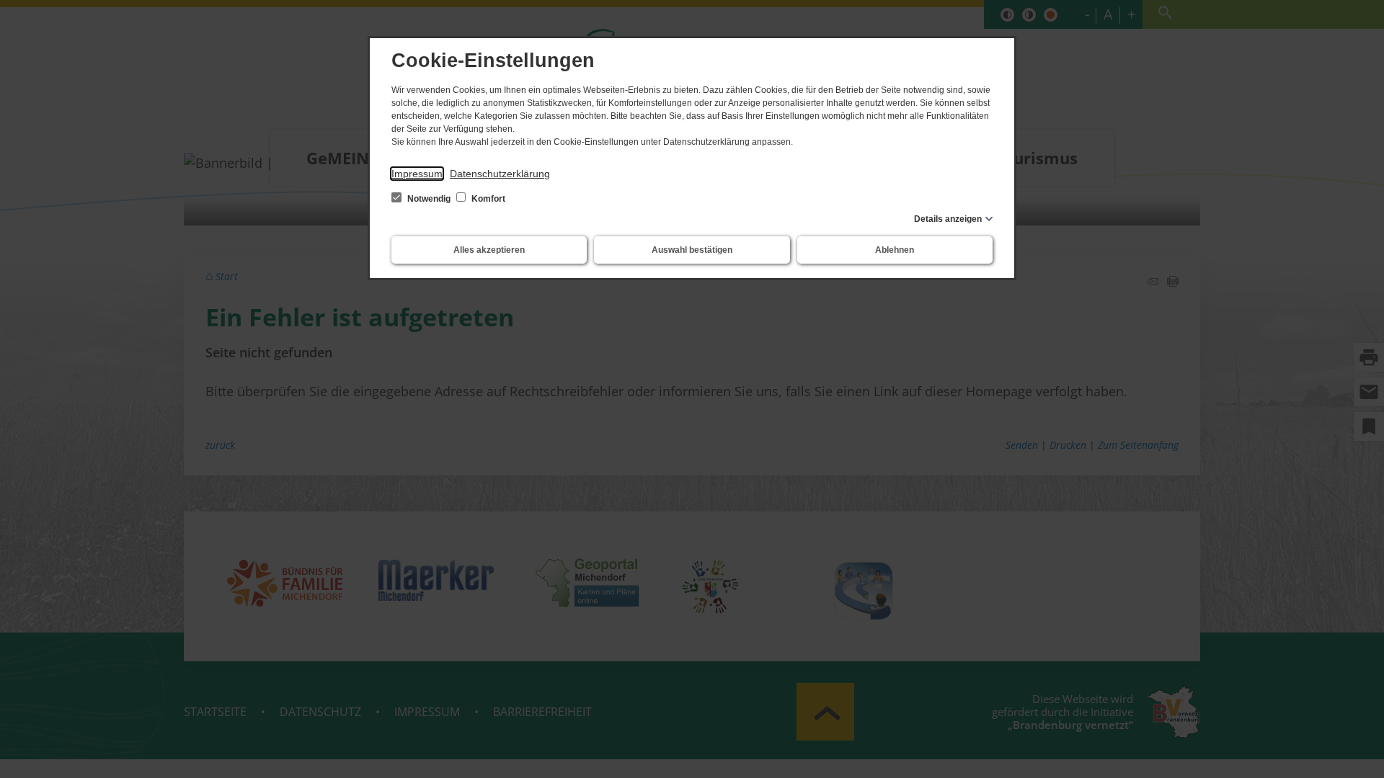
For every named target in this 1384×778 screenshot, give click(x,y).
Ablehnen (894, 250)
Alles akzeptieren (489, 250)
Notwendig (429, 199)
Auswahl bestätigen (692, 250)
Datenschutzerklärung (500, 173)
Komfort (487, 199)
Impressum (417, 173)
